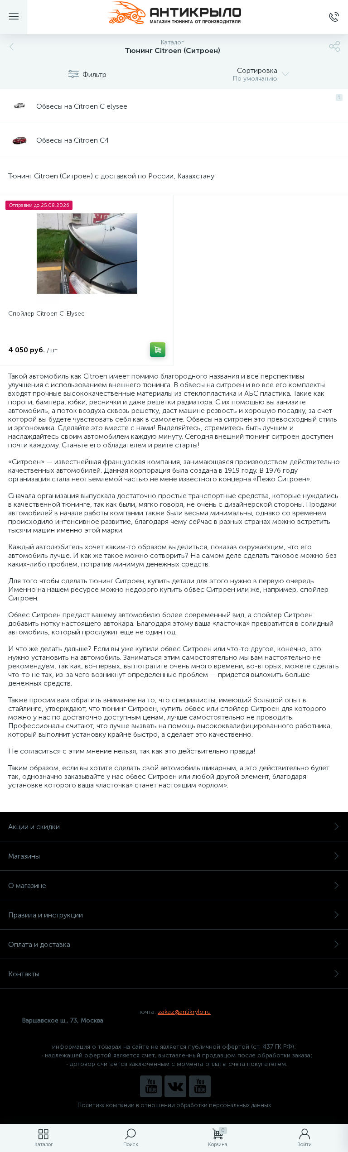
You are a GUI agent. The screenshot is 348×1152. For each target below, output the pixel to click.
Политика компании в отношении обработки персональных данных (174, 1105)
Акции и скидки (34, 826)
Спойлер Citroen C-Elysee (46, 313)
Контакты (23, 974)
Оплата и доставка (39, 944)
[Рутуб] (200, 1086)
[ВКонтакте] (175, 1086)
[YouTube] (151, 1086)
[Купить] (157, 349)
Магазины (24, 856)
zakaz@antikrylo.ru (184, 1012)
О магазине (27, 885)
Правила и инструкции (45, 915)
